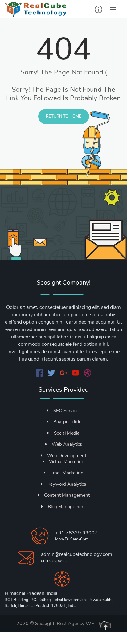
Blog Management (67, 507)
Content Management (67, 495)
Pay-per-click (66, 422)
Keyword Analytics (66, 484)
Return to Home (63, 116)
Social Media (67, 433)
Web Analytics (67, 444)
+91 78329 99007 (76, 532)
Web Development (66, 456)
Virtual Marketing (66, 462)
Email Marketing (67, 473)
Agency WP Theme (89, 623)
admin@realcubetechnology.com (76, 554)
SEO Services (66, 411)
